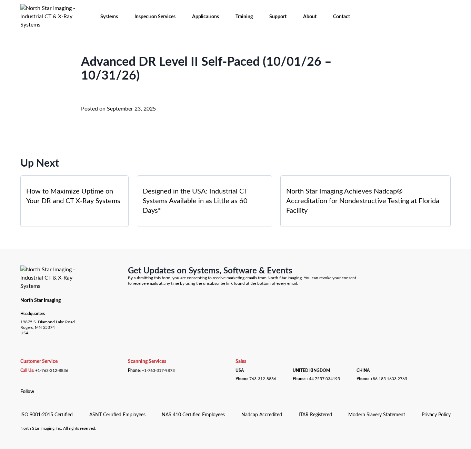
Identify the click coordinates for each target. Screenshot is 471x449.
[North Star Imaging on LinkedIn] (22, 399)
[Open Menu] (11, 10)
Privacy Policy (436, 415)
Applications (205, 16)
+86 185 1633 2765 (388, 379)
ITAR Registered (315, 415)
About (310, 16)
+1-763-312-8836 (51, 370)
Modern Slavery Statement (376, 415)
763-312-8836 (262, 379)
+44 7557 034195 (323, 379)
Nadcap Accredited (261, 415)
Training (244, 16)
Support (278, 16)
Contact (341, 16)
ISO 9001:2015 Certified (46, 415)
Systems (109, 16)
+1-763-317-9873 (158, 370)
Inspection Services (155, 16)
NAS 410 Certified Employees (193, 415)
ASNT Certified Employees (117, 415)
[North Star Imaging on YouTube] (30, 399)
